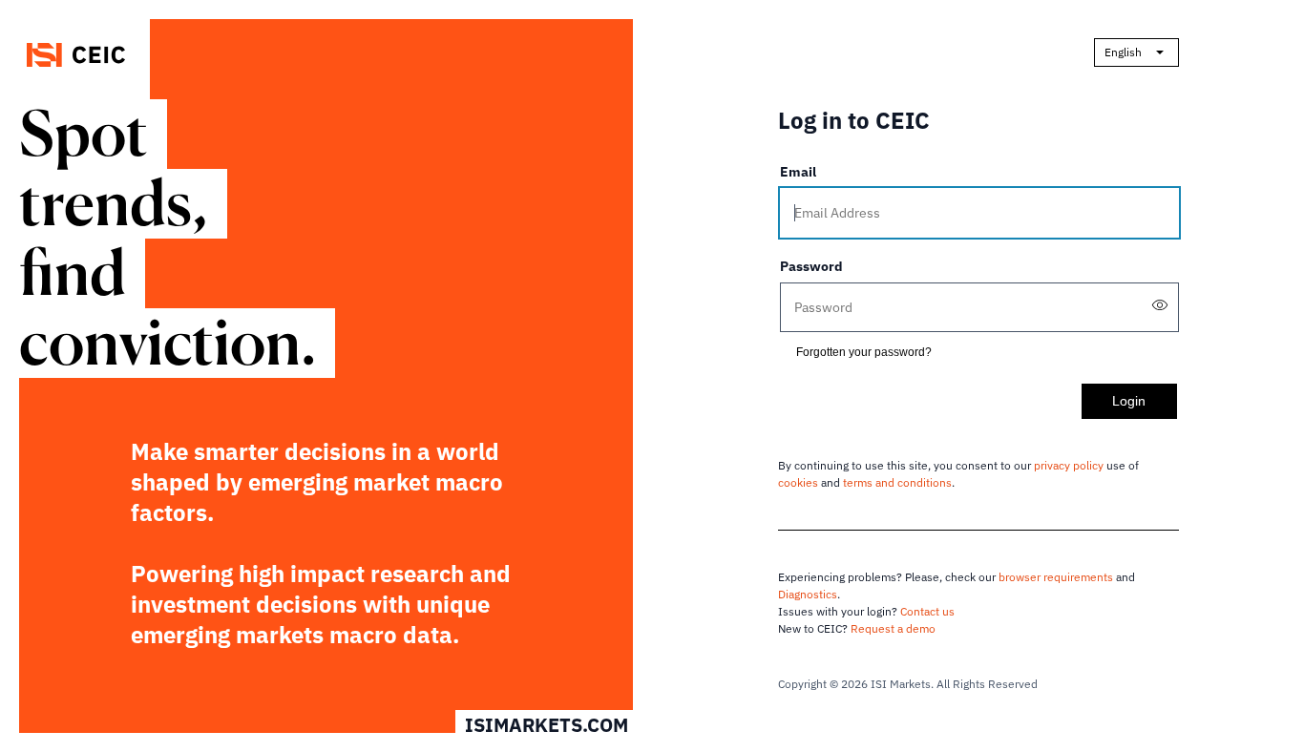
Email (798, 171)
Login (1129, 400)
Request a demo (893, 628)
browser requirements (1056, 577)
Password (811, 266)
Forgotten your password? (864, 352)
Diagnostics (807, 594)
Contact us (927, 611)
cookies (798, 482)
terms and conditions (897, 482)
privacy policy (1069, 465)
